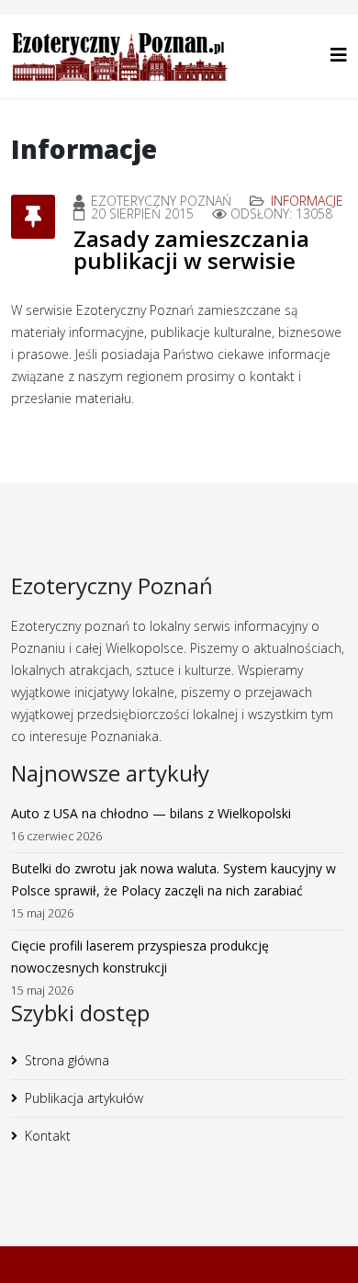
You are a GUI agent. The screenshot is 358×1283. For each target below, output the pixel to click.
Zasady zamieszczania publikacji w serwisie (191, 249)
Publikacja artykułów (84, 1098)
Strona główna (67, 1060)
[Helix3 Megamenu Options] (338, 55)
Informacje (307, 200)
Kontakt (48, 1135)
